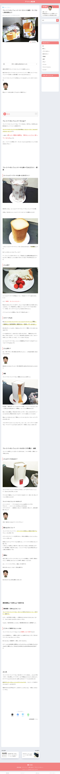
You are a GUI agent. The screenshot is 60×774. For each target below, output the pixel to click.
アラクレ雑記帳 (30, 1)
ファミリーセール (47, 67)
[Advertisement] (20, 53)
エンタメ (45, 69)
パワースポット (46, 51)
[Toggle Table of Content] (35, 114)
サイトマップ (24, 767)
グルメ (36, 719)
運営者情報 (19, 767)
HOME (31, 765)
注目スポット (46, 53)
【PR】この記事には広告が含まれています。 (19, 64)
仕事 (44, 59)
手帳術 (44, 56)
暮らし (44, 48)
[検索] (57, 20)
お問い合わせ (31, 767)
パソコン (45, 64)
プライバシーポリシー (39, 767)
